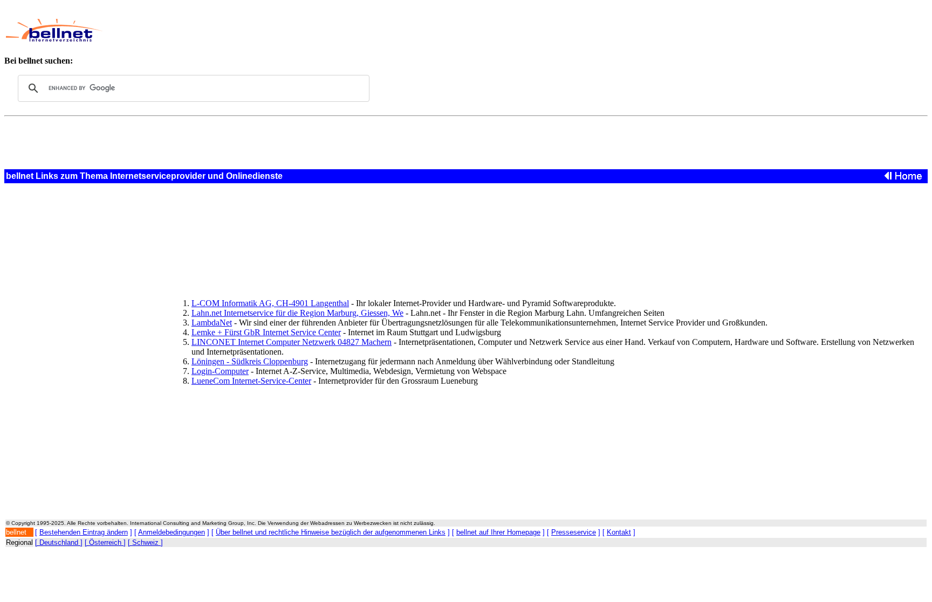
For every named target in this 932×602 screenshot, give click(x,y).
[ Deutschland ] (59, 542)
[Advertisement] (386, 30)
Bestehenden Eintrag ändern (83, 532)
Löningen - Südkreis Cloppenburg (249, 361)
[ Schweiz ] (145, 542)
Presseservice (573, 532)
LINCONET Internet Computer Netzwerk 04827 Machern (291, 342)
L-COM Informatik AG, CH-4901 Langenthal (270, 303)
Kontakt (619, 532)
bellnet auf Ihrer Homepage (498, 532)
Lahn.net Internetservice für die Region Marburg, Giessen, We (297, 312)
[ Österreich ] (105, 542)
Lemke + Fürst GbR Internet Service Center (266, 332)
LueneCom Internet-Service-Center (251, 380)
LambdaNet (211, 322)
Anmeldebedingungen (171, 532)
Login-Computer (220, 371)
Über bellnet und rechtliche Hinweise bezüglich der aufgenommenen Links (331, 532)
